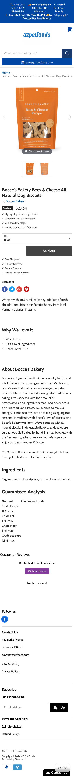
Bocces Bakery (15, 201)
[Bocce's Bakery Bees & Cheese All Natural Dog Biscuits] (29, 169)
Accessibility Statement (14, 758)
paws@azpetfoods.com (15, 655)
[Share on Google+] (19, 289)
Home (6, 73)
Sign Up (59, 707)
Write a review (37, 571)
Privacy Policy (10, 671)
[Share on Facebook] (5, 289)
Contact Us (21, 750)
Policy (10, 734)
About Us (6, 750)
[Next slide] (70, 117)
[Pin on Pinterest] (26, 289)
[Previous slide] (4, 117)
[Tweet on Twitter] (12, 289)
